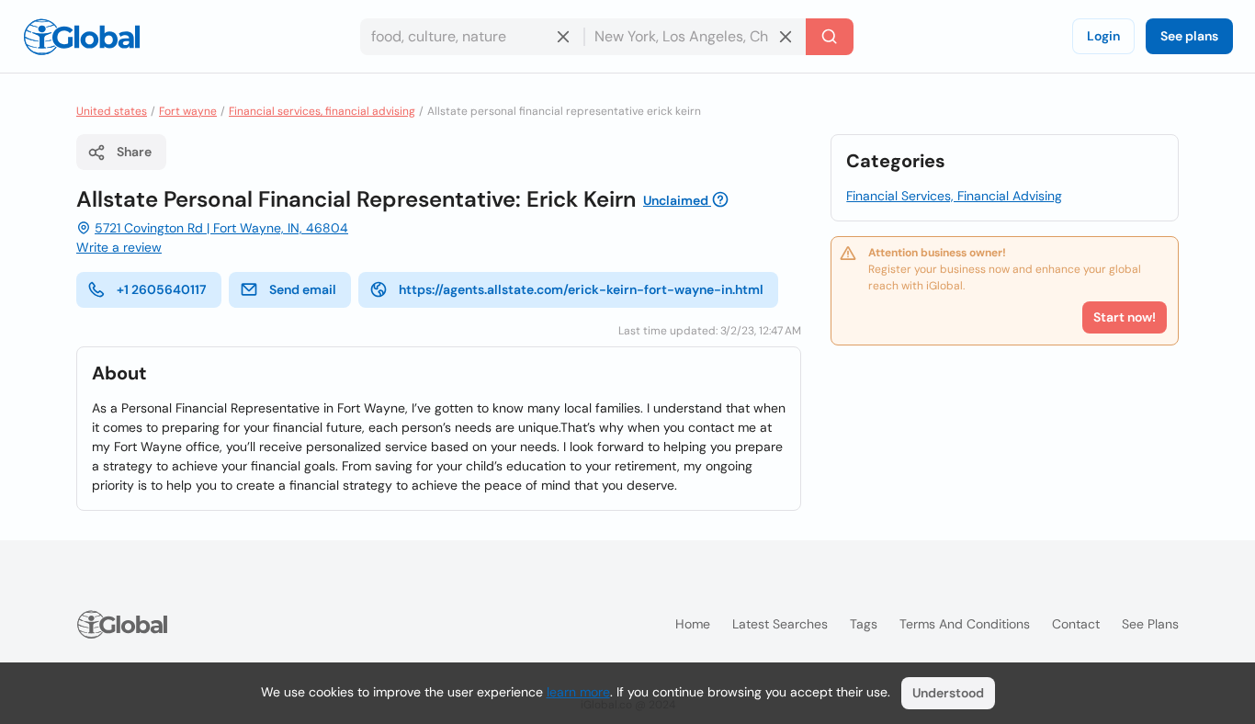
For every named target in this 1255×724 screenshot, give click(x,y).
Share (134, 151)
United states (111, 111)
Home (692, 624)
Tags (863, 624)
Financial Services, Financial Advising (954, 195)
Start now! (1124, 317)
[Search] (830, 36)
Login (1103, 36)
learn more (578, 692)
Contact (1076, 624)
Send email (302, 289)
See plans (1189, 36)
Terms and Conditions (964, 624)
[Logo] (81, 36)
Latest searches (780, 624)
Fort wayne (188, 111)
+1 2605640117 (162, 289)
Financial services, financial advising (322, 111)
